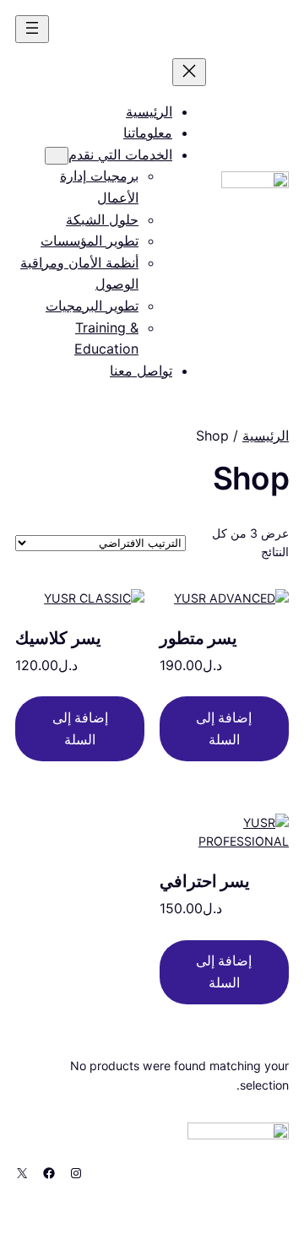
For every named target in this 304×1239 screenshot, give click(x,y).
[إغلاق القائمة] (189, 72)
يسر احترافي (205, 881)
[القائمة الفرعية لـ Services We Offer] (56, 156)
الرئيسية (265, 435)
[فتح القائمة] (32, 29)
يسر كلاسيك (58, 638)
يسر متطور (199, 638)
